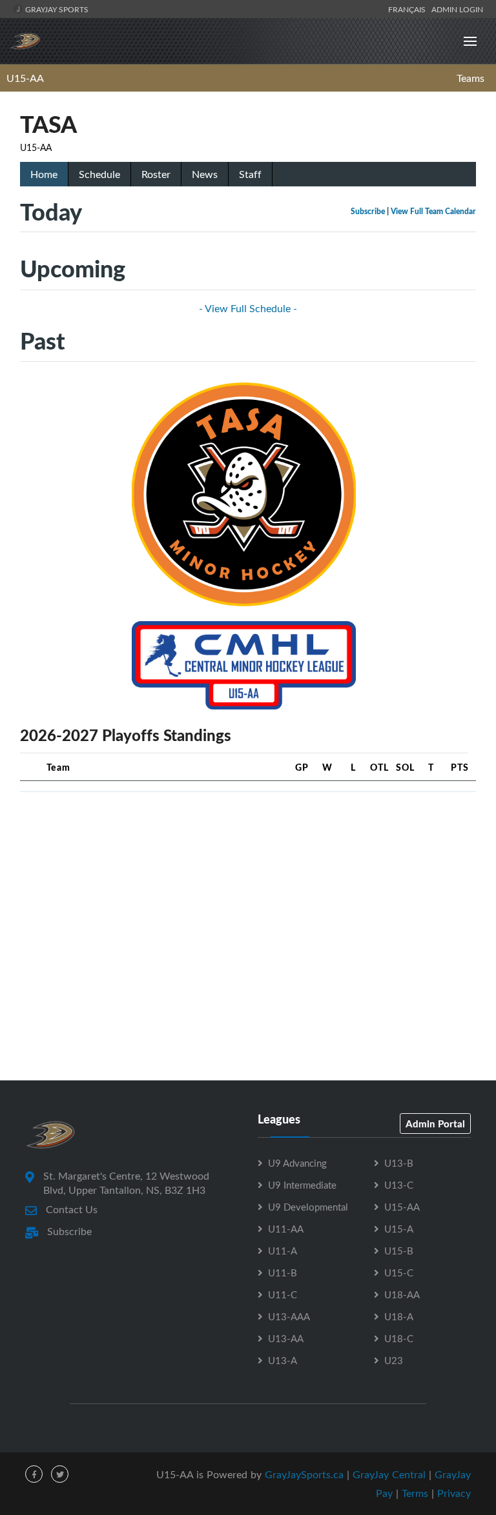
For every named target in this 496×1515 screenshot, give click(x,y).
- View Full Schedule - (248, 308)
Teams (470, 78)
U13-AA (286, 1338)
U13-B (398, 1162)
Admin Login (457, 9)
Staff (250, 174)
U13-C (398, 1184)
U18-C (398, 1338)
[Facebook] (34, 1474)
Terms (415, 1493)
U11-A (282, 1250)
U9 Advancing (297, 1162)
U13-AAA (289, 1316)
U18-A (398, 1316)
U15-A (398, 1228)
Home (43, 174)
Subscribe (368, 211)
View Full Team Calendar (433, 211)
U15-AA (25, 78)
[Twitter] (60, 1474)
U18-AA (402, 1294)
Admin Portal (435, 1123)
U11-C (282, 1294)
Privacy (454, 1493)
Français (408, 9)
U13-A (282, 1360)
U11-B (282, 1272)
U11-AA (286, 1228)
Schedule (99, 174)
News (205, 174)
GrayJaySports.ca (304, 1474)
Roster (155, 174)
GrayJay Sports (55, 9)
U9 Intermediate (302, 1184)
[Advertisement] (248, 892)
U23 (393, 1360)
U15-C (398, 1272)
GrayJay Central (389, 1474)
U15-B (398, 1250)
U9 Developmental (308, 1206)
